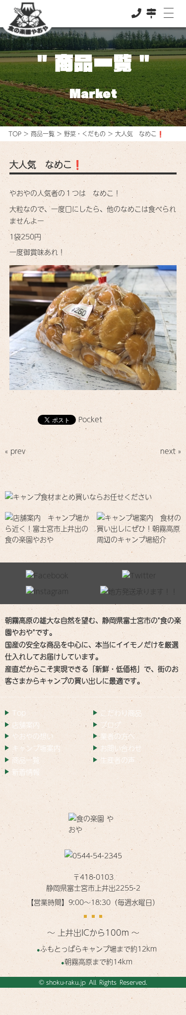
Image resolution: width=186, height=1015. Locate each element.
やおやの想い (33, 736)
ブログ (110, 724)
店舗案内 (26, 724)
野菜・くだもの (85, 133)
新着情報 (26, 771)
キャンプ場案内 (36, 747)
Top (19, 712)
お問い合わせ (121, 747)
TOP (14, 133)
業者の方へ (117, 736)
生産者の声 (117, 759)
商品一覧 (43, 133)
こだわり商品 (121, 712)
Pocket (90, 419)
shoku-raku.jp (66, 982)
